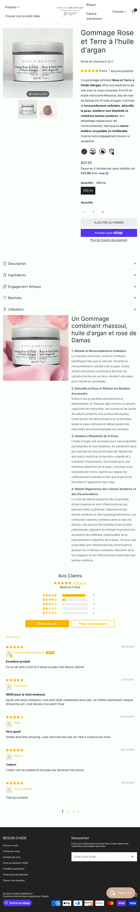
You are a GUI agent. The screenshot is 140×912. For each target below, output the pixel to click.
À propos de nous (11, 857)
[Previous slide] (6, 61)
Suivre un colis (10, 845)
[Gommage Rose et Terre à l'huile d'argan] (28, 109)
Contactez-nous (11, 851)
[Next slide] (69, 61)
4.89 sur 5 (79, 583)
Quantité (87, 202)
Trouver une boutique (14, 880)
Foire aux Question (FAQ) (15, 862)
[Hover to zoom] (38, 63)
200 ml (88, 190)
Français (118, 11)
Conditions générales (13, 868)
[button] (12, 7)
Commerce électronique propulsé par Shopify (26, 896)
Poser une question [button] (93, 624)
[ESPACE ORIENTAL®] (70, 11)
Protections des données (15, 874)
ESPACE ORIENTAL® (22, 893)
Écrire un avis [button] (47, 624)
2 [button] (68, 811)
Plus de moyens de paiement (108, 239)
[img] (14, 647)
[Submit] (132, 856)
